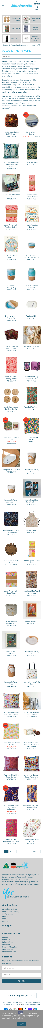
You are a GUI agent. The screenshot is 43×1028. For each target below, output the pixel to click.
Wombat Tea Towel (31, 407)
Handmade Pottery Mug (32, 471)
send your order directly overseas (27, 101)
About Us (5, 937)
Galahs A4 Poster (31, 621)
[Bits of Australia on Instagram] (8, 926)
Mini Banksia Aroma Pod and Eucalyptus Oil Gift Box (31, 744)
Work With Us (7, 949)
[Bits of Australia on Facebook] (6, 926)
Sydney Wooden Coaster (32, 226)
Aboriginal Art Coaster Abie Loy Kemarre (11, 531)
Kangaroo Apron (31, 530)
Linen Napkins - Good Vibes (32, 561)
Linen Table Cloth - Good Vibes (11, 592)
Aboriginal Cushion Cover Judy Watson (11, 713)
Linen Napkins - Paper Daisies (11, 743)
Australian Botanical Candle (11, 438)
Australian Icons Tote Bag (32, 683)
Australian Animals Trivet (11, 561)
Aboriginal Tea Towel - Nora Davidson (31, 806)
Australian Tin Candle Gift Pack (11, 195)
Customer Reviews (9, 952)
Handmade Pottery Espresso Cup (11, 501)
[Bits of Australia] (21, 5)
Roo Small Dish (31, 316)
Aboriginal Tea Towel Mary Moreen (32, 592)
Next (34, 851)
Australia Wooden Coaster (11, 256)
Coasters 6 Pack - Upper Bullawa (11, 347)
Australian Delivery (9, 909)
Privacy (5, 921)
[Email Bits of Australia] (3, 926)
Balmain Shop (7, 942)
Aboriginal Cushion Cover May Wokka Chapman (11, 164)
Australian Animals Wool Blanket (31, 713)
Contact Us (6, 940)
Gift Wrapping (7, 914)
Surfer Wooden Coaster (31, 133)
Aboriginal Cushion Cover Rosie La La (31, 776)
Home (5, 45)
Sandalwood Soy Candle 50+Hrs (31, 501)
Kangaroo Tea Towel (31, 346)
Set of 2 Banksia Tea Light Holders (11, 133)
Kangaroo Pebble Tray (11, 470)
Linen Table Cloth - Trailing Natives (11, 226)
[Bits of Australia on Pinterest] (11, 926)
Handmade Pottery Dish (32, 653)
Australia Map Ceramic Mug (11, 622)
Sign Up (21, 981)
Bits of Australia (13, 1002)
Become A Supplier (9, 947)
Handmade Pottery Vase (11, 683)
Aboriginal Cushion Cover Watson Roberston (11, 807)
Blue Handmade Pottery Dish (11, 317)
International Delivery (10, 911)
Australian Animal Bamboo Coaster (11, 408)
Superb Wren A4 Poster (11, 653)
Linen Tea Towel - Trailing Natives (11, 378)
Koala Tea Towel (32, 162)
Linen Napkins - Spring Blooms (32, 438)
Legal (4, 919)
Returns (5, 916)
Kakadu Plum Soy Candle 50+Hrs (31, 378)
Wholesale (6, 944)
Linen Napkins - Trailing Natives (32, 195)
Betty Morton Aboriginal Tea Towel (11, 840)
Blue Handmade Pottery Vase (32, 287)
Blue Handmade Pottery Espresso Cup (32, 256)
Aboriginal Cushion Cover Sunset (11, 776)
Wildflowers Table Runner (32, 840)
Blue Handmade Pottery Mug (11, 287)
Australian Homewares (19, 45)
